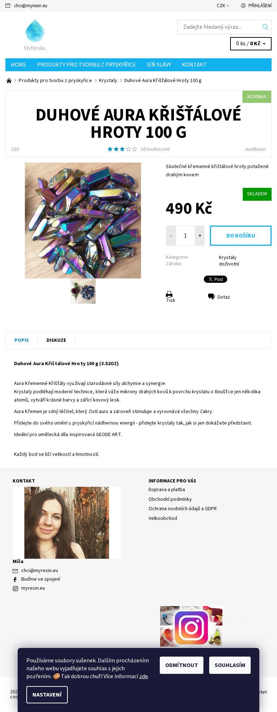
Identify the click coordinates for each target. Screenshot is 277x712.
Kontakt (194, 65)
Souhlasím (230, 665)
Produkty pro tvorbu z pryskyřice (86, 65)
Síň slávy (159, 65)
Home (18, 65)
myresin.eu (33, 588)
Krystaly (228, 257)
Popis (21, 340)
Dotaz (223, 297)
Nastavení (47, 695)
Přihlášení (260, 6)
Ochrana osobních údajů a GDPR (183, 508)
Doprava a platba (167, 489)
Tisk (170, 300)
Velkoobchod (163, 518)
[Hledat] (266, 27)
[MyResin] (71, 35)
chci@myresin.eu (30, 6)
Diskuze (56, 340)
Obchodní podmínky (170, 499)
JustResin (255, 149)
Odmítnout (181, 665)
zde (143, 676)
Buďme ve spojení (40, 579)
